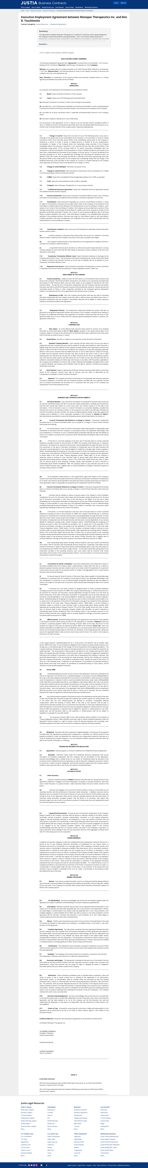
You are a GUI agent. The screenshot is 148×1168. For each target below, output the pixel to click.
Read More (42, 44)
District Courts (25, 1150)
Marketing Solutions (91, 7)
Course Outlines (106, 1118)
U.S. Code (24, 1139)
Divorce (49, 1115)
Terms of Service (102, 1165)
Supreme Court (26, 1145)
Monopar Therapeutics (49, 10)
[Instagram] (36, 1165)
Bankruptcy (51, 1110)
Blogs (102, 1124)
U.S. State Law (52, 1134)
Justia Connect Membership (109, 1136)
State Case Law (52, 1142)
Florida (49, 1147)
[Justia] (29, 2)
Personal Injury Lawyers (28, 1126)
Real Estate (77, 1124)
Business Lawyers (26, 1112)
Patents (76, 1147)
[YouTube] (31, 1165)
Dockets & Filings (26, 1153)
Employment (78, 1115)
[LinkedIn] (29, 1165)
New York (50, 1150)
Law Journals (105, 1121)
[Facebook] (34, 1165)
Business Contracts (36, 10)
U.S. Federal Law (27, 1134)
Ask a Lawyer (36, 7)
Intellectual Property (80, 1118)
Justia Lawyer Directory (108, 1139)
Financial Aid (104, 1115)
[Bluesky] (41, 1165)
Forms (27, 10)
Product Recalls (79, 1145)
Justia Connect (71, 1165)
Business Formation (80, 1110)
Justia (22, 10)
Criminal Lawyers (26, 1115)
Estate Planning (52, 1121)
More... (23, 1129)
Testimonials (105, 1153)
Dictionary (104, 1110)
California (50, 1145)
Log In (116, 3)
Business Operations (80, 1112)
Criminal (50, 1112)
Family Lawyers (26, 1124)
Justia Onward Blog (107, 1150)
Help (94, 1165)
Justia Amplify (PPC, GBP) (108, 1147)
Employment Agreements (58, 24)
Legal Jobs (77, 1136)
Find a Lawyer (25, 7)
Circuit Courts (25, 1147)
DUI (48, 1118)
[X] (44, 1165)
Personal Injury (52, 1126)
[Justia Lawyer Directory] (46, 1165)
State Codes (51, 1139)
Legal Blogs (78, 1139)
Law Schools (59, 7)
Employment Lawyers (28, 1118)
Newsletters (79, 7)
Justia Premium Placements (109, 1142)
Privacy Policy (112, 1165)
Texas (49, 1153)
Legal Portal (81, 1165)
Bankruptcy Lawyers (27, 1110)
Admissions (104, 1112)
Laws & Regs (69, 7)
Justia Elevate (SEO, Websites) (110, 1145)
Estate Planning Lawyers (29, 1121)
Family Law (50, 1124)
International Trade (80, 1121)
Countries (77, 1153)
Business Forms (79, 1142)
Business (77, 1107)
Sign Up (123, 3)
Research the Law (48, 7)
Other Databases (80, 1134)
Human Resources (42, 24)
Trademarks (78, 1150)
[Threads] (39, 1165)
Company (89, 1165)
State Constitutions (53, 1136)
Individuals (51, 1107)
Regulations (25, 1142)
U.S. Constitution (26, 1136)
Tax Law (76, 1126)
